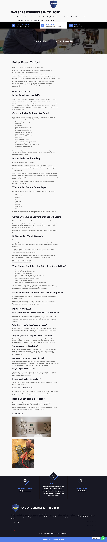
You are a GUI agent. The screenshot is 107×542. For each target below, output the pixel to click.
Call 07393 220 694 (17, 414)
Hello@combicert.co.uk (23, 26)
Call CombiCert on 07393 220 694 (21, 91)
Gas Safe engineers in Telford (35, 12)
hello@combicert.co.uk (25, 491)
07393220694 (78, 26)
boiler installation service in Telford (21, 262)
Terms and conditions (44, 533)
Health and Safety (55, 533)
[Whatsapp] (103, 538)
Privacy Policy (64, 533)
